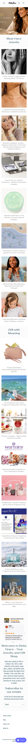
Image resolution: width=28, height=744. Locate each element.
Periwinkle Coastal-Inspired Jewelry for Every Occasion (14, 252)
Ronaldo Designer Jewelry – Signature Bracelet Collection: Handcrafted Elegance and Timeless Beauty (14, 146)
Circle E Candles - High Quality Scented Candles (13, 437)
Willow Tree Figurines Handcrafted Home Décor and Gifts (14, 604)
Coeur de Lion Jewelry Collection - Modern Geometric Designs (13, 182)
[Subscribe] (23, 704)
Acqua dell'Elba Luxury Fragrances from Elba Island (14, 570)
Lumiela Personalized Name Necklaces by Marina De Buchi (14, 111)
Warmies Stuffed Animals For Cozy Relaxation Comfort (14, 470)
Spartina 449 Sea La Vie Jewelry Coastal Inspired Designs (14, 217)
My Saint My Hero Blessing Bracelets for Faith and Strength (14, 286)
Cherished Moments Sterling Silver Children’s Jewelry (14, 320)
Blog (4, 720)
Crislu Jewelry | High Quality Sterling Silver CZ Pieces (14, 77)
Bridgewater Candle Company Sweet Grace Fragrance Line (14, 504)
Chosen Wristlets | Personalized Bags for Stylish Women (14, 370)
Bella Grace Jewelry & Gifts (13, 739)
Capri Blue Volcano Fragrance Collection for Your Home (14, 537)
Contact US (6, 724)
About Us (5, 728)
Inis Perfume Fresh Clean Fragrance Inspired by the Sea (14, 404)
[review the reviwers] (6, 631)
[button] (4, 3)
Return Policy (7, 716)
